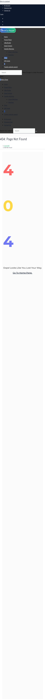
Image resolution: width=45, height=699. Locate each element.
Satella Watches (9, 96)
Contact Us (7, 10)
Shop (5, 105)
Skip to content (5, 1)
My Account (7, 5)
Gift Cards (7, 108)
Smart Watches (13, 99)
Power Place (8, 87)
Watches (11, 102)
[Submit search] (36, 131)
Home (6, 84)
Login (2, 14)
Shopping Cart (8, 8)
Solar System (8, 93)
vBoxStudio (7, 90)
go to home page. (22, 273)
